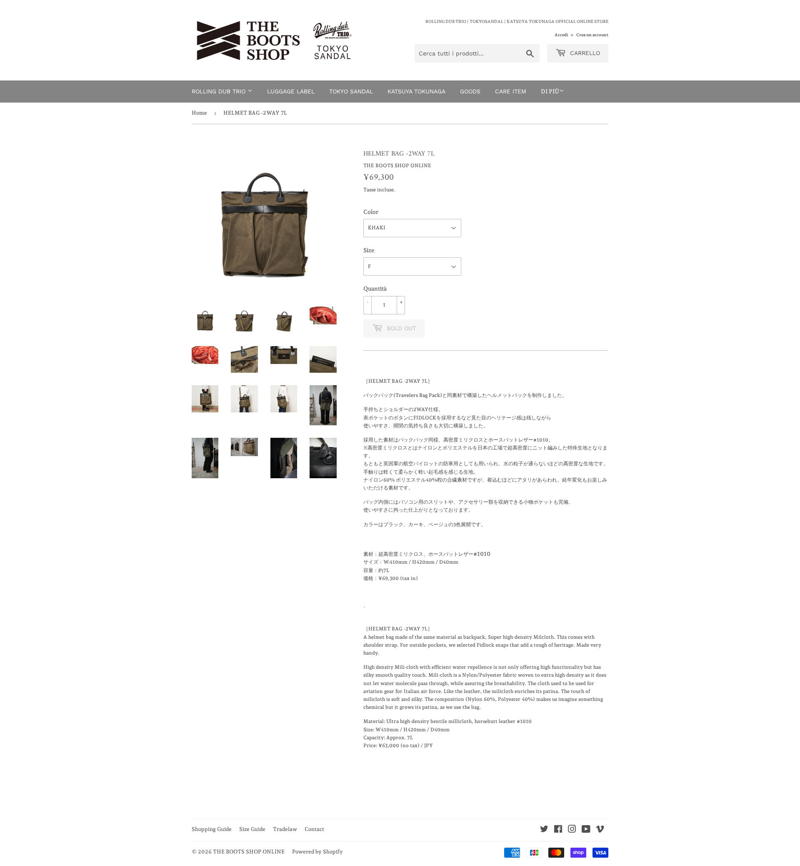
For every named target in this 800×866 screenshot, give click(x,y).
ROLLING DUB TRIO (220, 91)
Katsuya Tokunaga (416, 91)
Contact (314, 829)
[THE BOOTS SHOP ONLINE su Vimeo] (600, 830)
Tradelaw (285, 829)
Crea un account (592, 34)
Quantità (375, 288)
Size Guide (252, 829)
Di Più (550, 91)
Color (370, 211)
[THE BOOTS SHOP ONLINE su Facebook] (558, 830)
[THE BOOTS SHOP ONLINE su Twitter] (544, 830)
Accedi (561, 34)
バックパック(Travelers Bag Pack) (402, 395)
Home (199, 113)
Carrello (584, 53)
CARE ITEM (510, 91)
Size (368, 250)
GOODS (470, 91)
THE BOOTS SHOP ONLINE (249, 851)
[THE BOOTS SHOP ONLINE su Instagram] (572, 830)
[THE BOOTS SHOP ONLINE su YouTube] (586, 830)
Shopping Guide (212, 829)
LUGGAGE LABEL (291, 91)
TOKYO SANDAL (351, 91)
